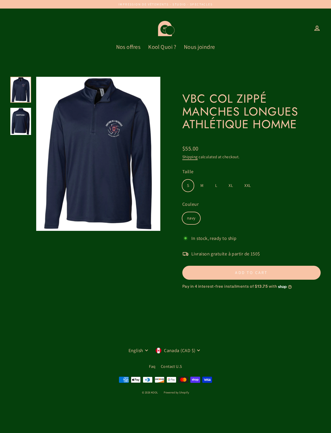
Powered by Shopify (176, 392)
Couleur (190, 204)
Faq (152, 366)
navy (191, 218)
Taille (188, 171)
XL (231, 185)
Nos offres (128, 46)
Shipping (190, 156)
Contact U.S (171, 366)
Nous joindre (199, 46)
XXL (247, 185)
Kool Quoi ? (162, 46)
